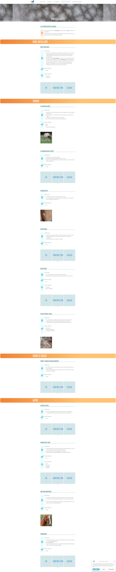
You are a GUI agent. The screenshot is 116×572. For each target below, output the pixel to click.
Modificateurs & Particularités (65, 1)
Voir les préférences (111, 569)
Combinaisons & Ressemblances (77, 1)
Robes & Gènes (49, 1)
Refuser (104, 569)
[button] (114, 561)
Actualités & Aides (42, 1)
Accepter (96, 569)
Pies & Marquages (56, 1)
